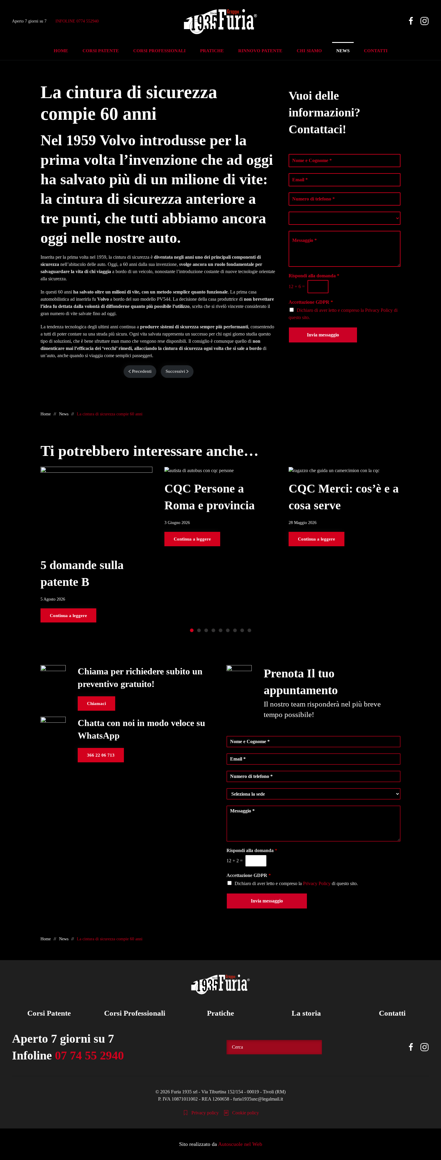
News (343, 50)
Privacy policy (205, 1112)
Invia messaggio (323, 334)
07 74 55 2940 (89, 1055)
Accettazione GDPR (311, 302)
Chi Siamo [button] (309, 50)
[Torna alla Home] (220, 21)
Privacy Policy (379, 310)
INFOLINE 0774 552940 (77, 21)
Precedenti (142, 371)
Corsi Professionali (134, 1013)
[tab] (192, 630)
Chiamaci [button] (96, 703)
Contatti (392, 1013)
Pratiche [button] (212, 50)
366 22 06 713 (101, 755)
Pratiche (220, 1013)
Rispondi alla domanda (314, 275)
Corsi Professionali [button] (159, 50)
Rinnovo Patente (260, 50)
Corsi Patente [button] (100, 50)
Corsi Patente (49, 1013)
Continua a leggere (68, 615)
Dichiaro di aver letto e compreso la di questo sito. (296, 883)
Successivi (175, 371)
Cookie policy (245, 1112)
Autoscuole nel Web (240, 1144)
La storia (306, 1013)
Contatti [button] (376, 50)
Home (61, 50)
